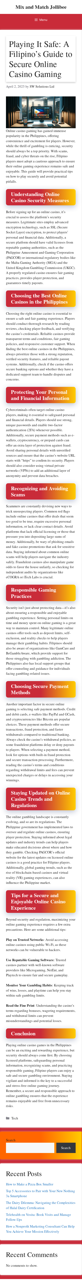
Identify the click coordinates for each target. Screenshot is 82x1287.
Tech (14, 1118)
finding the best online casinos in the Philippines (40, 348)
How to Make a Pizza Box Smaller (29, 1184)
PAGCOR (13, 257)
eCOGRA (12, 577)
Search (11, 1140)
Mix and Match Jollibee (41, 7)
